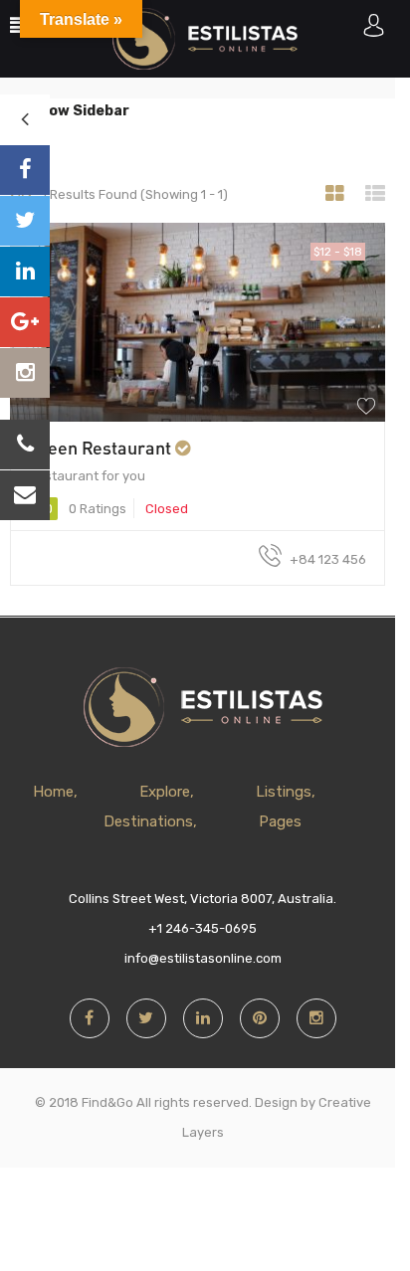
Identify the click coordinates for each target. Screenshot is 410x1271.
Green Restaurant (100, 447)
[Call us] (25, 444)
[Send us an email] (25, 495)
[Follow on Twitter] (25, 221)
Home (53, 792)
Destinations (148, 821)
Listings (283, 792)
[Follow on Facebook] (25, 170)
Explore (164, 792)
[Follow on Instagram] (25, 373)
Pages (280, 821)
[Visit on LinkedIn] (25, 271)
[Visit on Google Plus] (25, 322)
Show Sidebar (78, 110)
